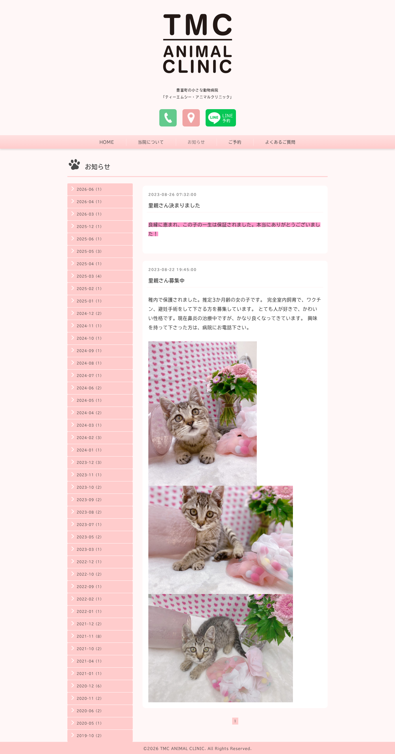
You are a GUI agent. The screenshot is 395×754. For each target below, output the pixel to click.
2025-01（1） (90, 301)
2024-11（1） (90, 325)
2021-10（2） (90, 648)
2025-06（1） (90, 239)
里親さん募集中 (166, 280)
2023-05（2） (90, 537)
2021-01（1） (90, 673)
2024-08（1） (90, 363)
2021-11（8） (90, 636)
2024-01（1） (90, 450)
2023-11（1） (90, 474)
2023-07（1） (90, 524)
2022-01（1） (90, 611)
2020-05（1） (90, 723)
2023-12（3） (90, 462)
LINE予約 (227, 118)
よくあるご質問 (280, 142)
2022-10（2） (90, 574)
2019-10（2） (90, 735)
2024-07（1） (90, 375)
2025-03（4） (90, 276)
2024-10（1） (90, 338)
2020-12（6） (90, 686)
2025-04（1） (90, 263)
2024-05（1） (90, 400)
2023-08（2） (90, 512)
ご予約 (234, 142)
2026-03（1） (90, 214)
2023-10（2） (90, 487)
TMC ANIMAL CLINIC (182, 748)
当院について (151, 142)
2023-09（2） (90, 499)
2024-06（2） (90, 388)
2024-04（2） (90, 412)
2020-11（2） (90, 698)
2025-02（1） (90, 288)
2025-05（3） (90, 251)
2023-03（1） (90, 549)
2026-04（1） (90, 201)
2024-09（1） (90, 350)
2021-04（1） (90, 661)
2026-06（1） (90, 189)
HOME (106, 142)
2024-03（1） (90, 425)
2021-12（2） (90, 623)
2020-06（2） (90, 710)
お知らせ (196, 142)
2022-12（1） (90, 561)
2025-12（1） (90, 226)
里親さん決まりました (174, 205)
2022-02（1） (90, 599)
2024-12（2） (90, 313)
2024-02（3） (90, 437)
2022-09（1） (90, 586)
